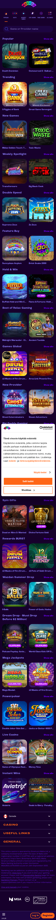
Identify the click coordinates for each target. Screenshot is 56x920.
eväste (12, 461)
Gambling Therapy (9, 880)
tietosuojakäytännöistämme (35, 461)
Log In (35, 915)
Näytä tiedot (40, 472)
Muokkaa (26, 490)
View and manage (9, 887)
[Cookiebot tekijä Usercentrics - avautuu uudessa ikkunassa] (40, 428)
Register (48, 915)
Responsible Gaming (32, 875)
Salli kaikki (28, 481)
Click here (16, 873)
